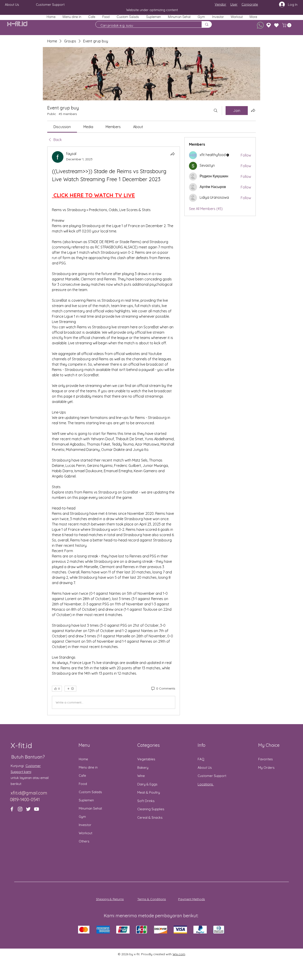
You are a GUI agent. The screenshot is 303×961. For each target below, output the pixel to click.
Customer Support (212, 776)
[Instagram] (20, 809)
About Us (205, 767)
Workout (85, 833)
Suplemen (86, 800)
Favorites (265, 759)
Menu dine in (88, 767)
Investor (85, 825)
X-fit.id (17, 24)
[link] (62, 127)
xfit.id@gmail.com (29, 793)
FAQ (201, 759)
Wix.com (179, 954)
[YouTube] (36, 809)
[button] (105, 16)
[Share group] (253, 110)
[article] (113, 431)
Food (83, 784)
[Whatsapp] (260, 25)
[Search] (215, 110)
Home (83, 759)
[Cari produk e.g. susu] (207, 24)
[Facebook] (12, 809)
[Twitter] (28, 809)
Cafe (82, 775)
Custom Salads (90, 792)
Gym (82, 816)
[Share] (172, 154)
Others (84, 841)
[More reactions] (70, 689)
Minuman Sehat (90, 808)
